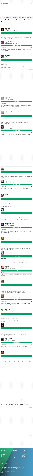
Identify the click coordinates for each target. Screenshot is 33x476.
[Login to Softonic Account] (32, 4)
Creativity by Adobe (9, 17)
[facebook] (1, 463)
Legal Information (24, 453)
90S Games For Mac (7, 122)
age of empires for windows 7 (8, 38)
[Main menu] (1, 4)
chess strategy (8, 263)
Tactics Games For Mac (14, 136)
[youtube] (10, 463)
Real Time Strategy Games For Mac (9, 37)
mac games (2, 38)
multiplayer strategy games (4, 362)
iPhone (6, 291)
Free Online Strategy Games (24, 361)
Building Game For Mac (8, 136)
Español (9, 467)
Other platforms (3, 34)
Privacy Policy (24, 455)
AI (25, 17)
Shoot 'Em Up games (22, 320)
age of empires (21, 176)
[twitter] (6, 463)
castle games (30, 361)
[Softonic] (5, 4)
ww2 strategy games (8, 67)
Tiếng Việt (7, 469)
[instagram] (3, 463)
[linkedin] (8, 463)
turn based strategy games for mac (19, 37)
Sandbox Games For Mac (16, 66)
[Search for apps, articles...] (30, 4)
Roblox (6, 205)
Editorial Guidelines (3, 456)
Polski (9, 468)
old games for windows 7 (27, 219)
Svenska (17, 468)
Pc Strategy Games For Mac (19, 122)
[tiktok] (5, 463)
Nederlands (6, 468)
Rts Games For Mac (12, 206)
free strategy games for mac (27, 37)
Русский (15, 468)
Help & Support (3, 454)
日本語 (1, 468)
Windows (2, 37)
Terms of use (24, 454)
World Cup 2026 (29, 17)
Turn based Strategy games (24, 262)
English (6, 467)
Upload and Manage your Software (14, 454)
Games (23, 17)
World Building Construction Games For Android (21, 292)
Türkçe (4, 469)
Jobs (1, 455)
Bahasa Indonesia (15, 467)
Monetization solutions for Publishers (14, 452)
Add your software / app (3, 458)
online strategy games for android (5, 292)
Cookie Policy (24, 456)
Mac (4, 37)
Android (2, 291)
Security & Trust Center (4, 453)
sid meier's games (13, 122)
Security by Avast (15, 17)
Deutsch (3, 467)
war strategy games (3, 67)
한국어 (4, 468)
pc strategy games (16, 305)
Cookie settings (24, 457)
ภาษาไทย (2, 469)
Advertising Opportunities (13, 457)
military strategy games (3, 321)
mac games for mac (11, 249)
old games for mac (26, 122)
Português (12, 468)
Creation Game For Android (13, 292)
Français (11, 467)
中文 (9, 469)
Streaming (20, 17)
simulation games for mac (25, 205)
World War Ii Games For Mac (8, 66)
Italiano (19, 467)
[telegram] (11, 463)
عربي (1, 467)
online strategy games (8, 361)
